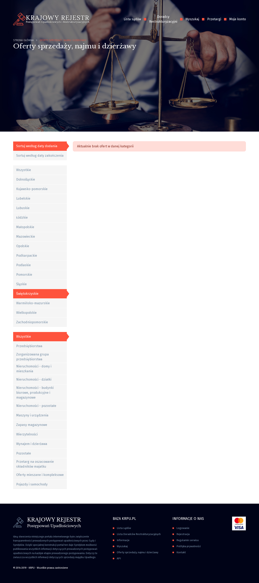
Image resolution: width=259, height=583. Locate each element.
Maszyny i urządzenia (32, 415)
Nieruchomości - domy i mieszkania (33, 368)
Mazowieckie (25, 236)
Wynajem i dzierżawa (31, 444)
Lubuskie (23, 208)
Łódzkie (22, 217)
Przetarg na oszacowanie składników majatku (35, 464)
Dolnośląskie (25, 179)
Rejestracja (183, 534)
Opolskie (22, 246)
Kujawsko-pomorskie (32, 189)
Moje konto (237, 19)
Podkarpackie (26, 255)
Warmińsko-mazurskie (33, 303)
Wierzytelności (27, 434)
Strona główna (23, 40)
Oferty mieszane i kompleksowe (40, 475)
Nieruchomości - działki (33, 379)
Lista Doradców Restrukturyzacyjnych (139, 534)
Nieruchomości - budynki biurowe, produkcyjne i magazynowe (35, 392)
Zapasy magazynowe (31, 425)
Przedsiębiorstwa (29, 346)
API (119, 558)
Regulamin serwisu (187, 540)
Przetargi (214, 19)
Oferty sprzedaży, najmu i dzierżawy (137, 552)
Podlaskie (23, 265)
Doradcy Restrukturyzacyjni (163, 19)
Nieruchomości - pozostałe (36, 406)
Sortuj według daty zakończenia (40, 155)
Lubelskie (23, 198)
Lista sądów (132, 19)
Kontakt (181, 552)
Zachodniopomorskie (32, 322)
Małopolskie (25, 227)
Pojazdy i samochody (32, 484)
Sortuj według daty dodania (36, 146)
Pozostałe (23, 453)
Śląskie (21, 284)
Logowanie (182, 528)
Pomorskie (24, 275)
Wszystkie (23, 170)
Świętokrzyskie (27, 294)
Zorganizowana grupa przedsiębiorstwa (32, 356)
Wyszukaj (192, 19)
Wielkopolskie (26, 313)
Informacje (123, 540)
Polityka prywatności (188, 546)
